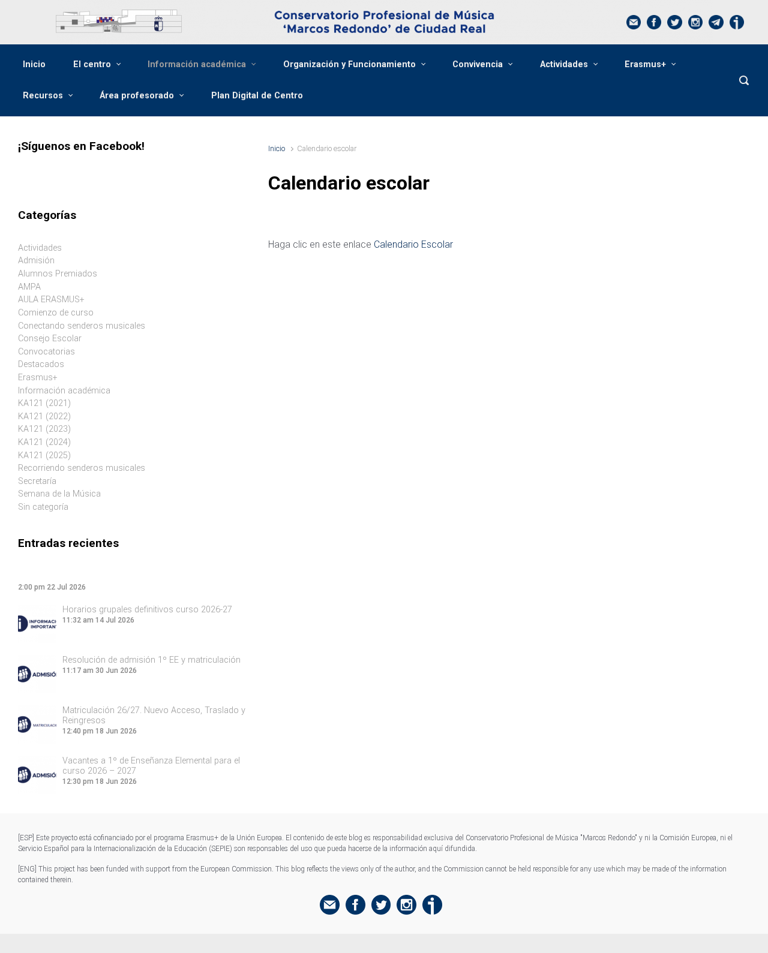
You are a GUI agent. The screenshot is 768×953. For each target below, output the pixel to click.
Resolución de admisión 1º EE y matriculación (151, 660)
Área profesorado (137, 96)
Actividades (564, 64)
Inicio (34, 64)
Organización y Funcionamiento (349, 64)
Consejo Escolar (50, 338)
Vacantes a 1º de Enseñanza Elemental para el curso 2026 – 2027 (151, 766)
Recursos (43, 96)
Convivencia (477, 64)
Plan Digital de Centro (257, 96)
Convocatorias (46, 352)
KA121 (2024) (44, 442)
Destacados (41, 364)
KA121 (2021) (44, 403)
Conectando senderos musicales (81, 326)
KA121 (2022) (44, 416)
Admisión (36, 260)
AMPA (29, 287)
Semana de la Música (59, 494)
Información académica (197, 64)
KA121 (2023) (44, 429)
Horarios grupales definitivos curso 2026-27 (147, 610)
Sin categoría (43, 507)
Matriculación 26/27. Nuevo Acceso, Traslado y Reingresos (153, 715)
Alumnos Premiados (57, 274)
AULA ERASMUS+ (51, 299)
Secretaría (37, 481)
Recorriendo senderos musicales (81, 468)
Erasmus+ (645, 64)
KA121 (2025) (44, 455)
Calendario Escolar (413, 244)
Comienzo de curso (56, 313)
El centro (92, 64)
